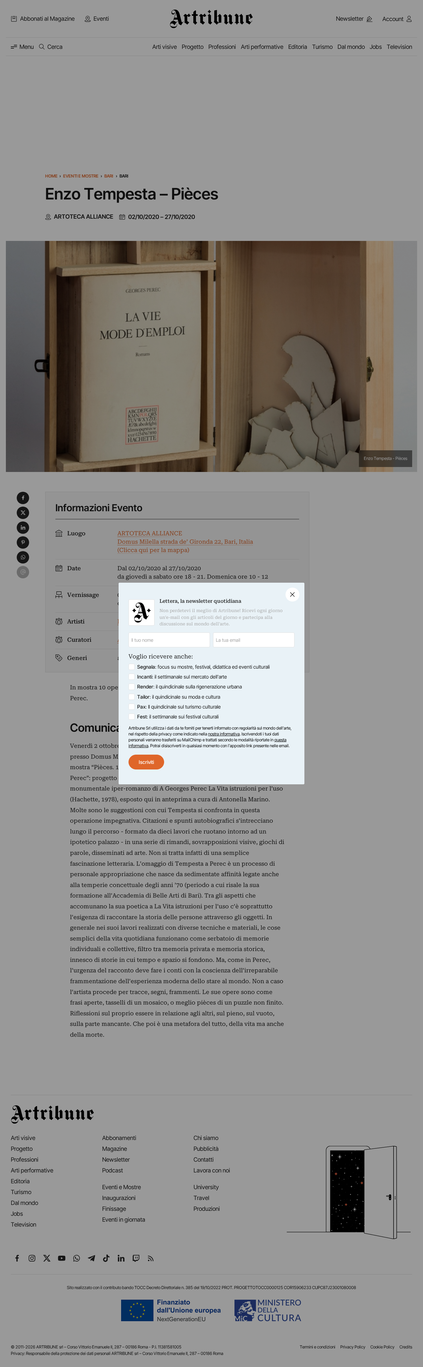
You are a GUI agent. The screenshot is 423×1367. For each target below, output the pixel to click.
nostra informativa (224, 733)
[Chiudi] (292, 595)
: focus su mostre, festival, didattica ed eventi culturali (203, 667)
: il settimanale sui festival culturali (178, 716)
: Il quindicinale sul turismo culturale (179, 707)
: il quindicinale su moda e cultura (178, 697)
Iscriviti (146, 762)
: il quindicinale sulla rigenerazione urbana (189, 687)
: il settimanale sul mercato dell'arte (182, 677)
